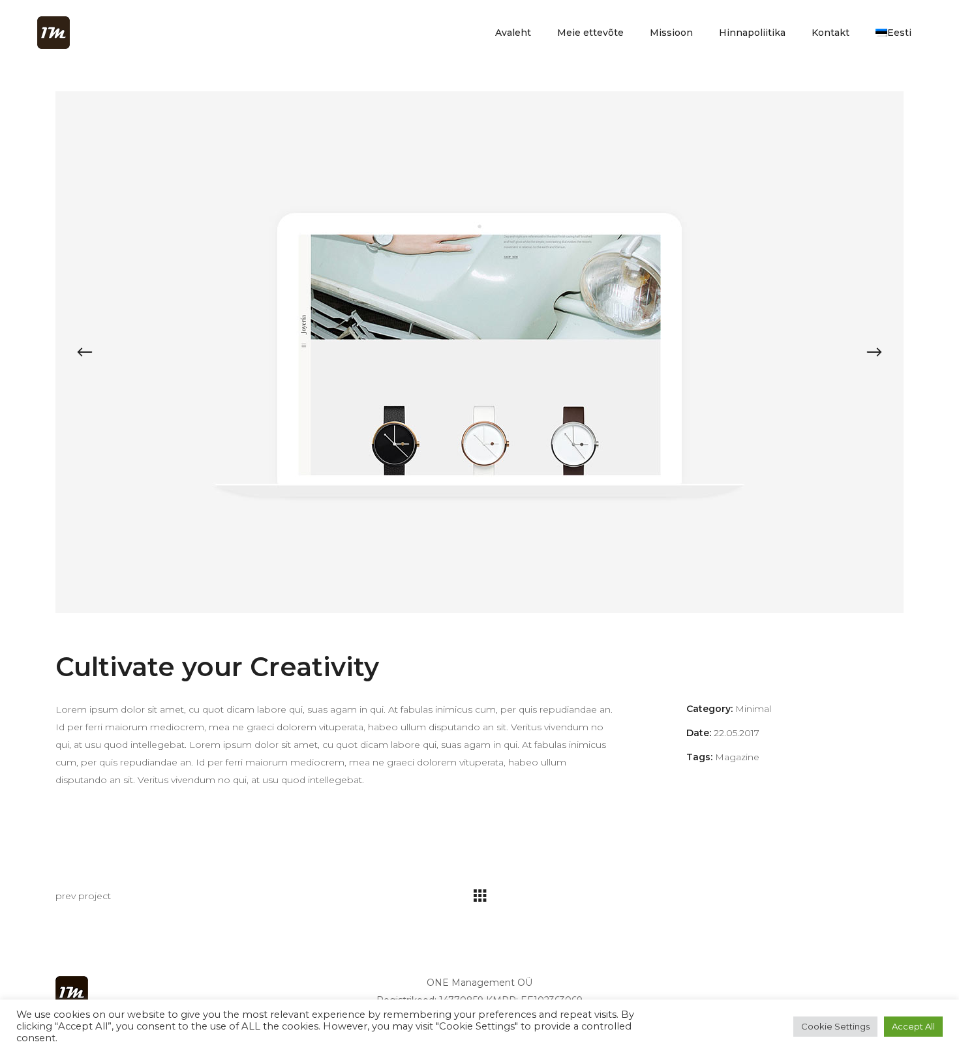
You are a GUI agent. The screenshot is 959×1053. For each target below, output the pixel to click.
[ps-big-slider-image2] (479, 352)
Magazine (737, 757)
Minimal (753, 709)
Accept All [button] (913, 1026)
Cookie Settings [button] (835, 1026)
